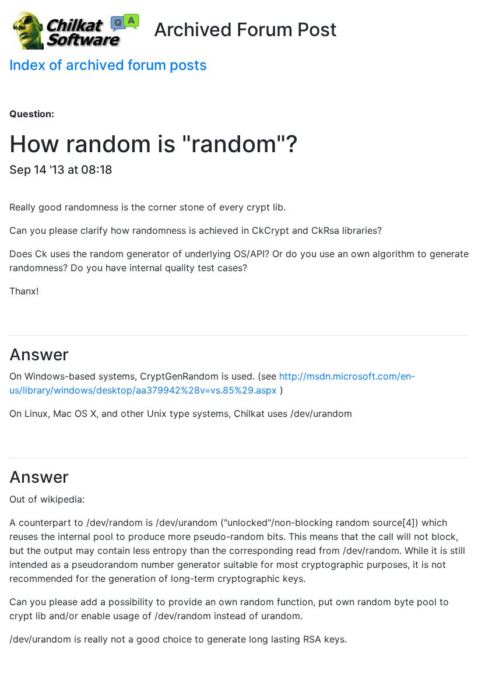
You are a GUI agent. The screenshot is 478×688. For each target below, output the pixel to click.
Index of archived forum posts (108, 65)
